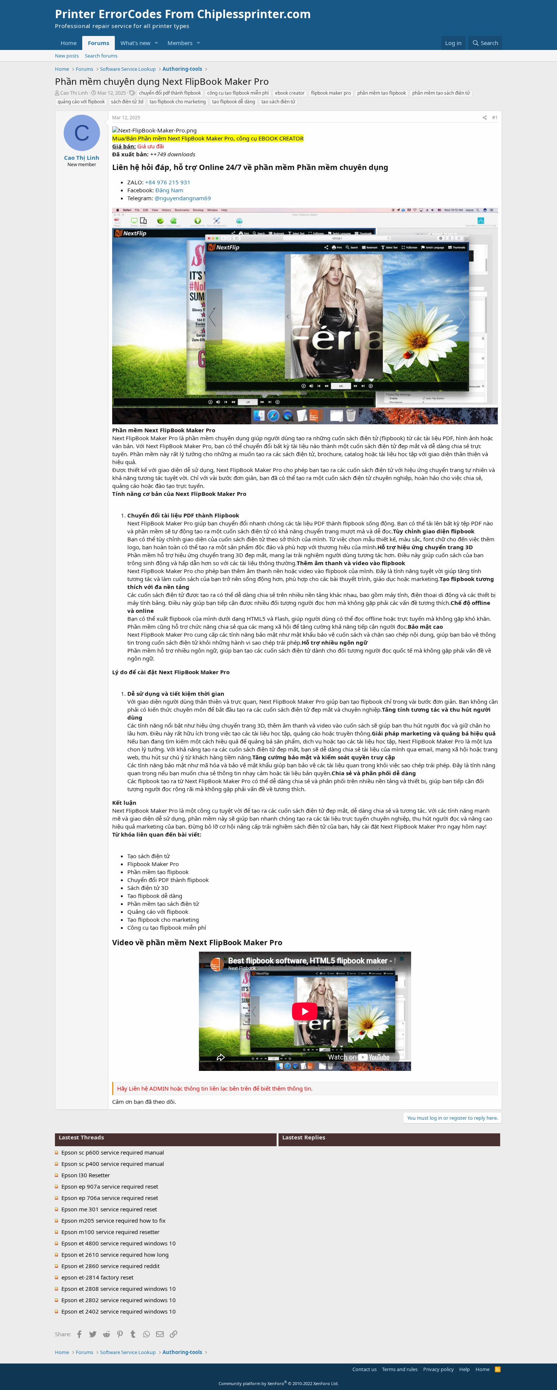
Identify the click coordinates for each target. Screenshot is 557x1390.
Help (464, 1369)
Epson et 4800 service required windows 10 (118, 1243)
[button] (156, 43)
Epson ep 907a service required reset (109, 1186)
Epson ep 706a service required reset (109, 1197)
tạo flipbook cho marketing (178, 101)
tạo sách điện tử (278, 101)
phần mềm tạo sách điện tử (441, 93)
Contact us (364, 1369)
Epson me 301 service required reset (109, 1209)
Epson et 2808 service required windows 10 (118, 1288)
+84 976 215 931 (168, 182)
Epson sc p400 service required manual (112, 1163)
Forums (98, 43)
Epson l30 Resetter (85, 1175)
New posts (67, 55)
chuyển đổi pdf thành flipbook (170, 93)
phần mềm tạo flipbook (381, 93)
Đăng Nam (169, 190)
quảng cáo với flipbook (81, 101)
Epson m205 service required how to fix (113, 1220)
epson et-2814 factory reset (97, 1277)
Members (179, 43)
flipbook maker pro (331, 93)
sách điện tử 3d (127, 101)
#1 (495, 117)
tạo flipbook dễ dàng (233, 101)
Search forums (101, 55)
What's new (135, 43)
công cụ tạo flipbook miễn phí (238, 93)
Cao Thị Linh (74, 92)
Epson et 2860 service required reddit (110, 1266)
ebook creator (290, 93)
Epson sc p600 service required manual (112, 1152)
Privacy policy (438, 1369)
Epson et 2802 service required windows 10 (118, 1300)
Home (69, 43)
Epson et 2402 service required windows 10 (118, 1311)
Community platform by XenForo (279, 1383)
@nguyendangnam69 (183, 198)
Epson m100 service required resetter (110, 1232)
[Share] (485, 118)
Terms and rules (400, 1369)
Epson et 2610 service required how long (115, 1254)
